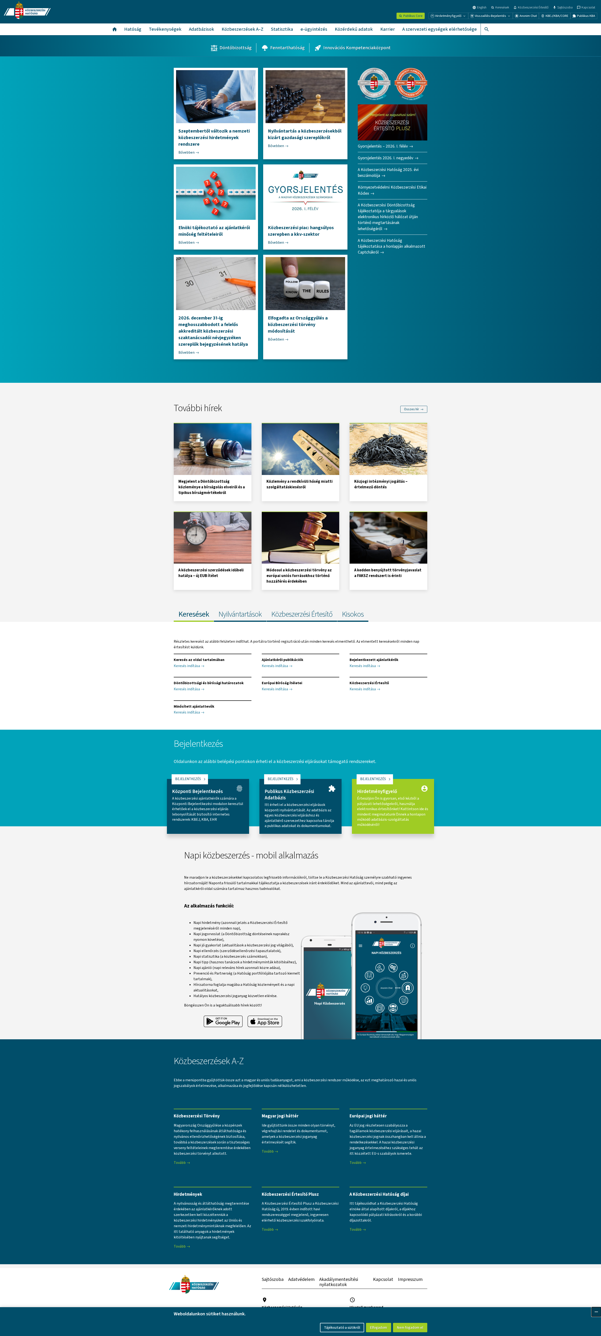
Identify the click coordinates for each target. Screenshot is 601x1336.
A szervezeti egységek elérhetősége (439, 29)
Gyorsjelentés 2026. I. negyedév (385, 158)
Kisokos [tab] (353, 614)
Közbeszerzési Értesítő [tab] (301, 614)
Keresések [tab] (193, 614)
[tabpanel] (300, 676)
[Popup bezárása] (596, 1312)
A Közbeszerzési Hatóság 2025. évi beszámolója (388, 172)
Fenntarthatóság (287, 48)
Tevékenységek (165, 29)
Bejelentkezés (188, 779)
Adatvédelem (301, 1279)
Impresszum (410, 1279)
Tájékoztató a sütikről (342, 1327)
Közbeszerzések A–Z (242, 29)
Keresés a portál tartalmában (486, 29)
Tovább (180, 1162)
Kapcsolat (383, 1279)
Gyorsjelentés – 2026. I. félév (383, 146)
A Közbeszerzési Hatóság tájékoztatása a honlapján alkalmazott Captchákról (391, 246)
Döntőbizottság (236, 48)
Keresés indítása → (189, 665)
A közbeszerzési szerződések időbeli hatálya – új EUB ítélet (211, 573)
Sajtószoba (273, 1279)
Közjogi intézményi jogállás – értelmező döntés (381, 484)
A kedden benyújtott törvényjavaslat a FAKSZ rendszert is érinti (387, 573)
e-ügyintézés (313, 29)
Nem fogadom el (410, 1327)
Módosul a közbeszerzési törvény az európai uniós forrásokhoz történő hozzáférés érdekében (299, 575)
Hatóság (132, 29)
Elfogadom (378, 1327)
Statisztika (282, 29)
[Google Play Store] (223, 1021)
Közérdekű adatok (354, 29)
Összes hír (411, 409)
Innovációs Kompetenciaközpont (357, 48)
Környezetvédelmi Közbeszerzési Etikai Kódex (392, 190)
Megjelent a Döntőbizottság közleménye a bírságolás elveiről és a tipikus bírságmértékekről (211, 487)
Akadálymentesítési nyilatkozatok (338, 1282)
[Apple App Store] (264, 1021)
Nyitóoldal (114, 29)
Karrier (387, 29)
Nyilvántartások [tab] (240, 614)
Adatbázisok (201, 29)
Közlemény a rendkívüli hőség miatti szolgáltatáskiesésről (299, 484)
